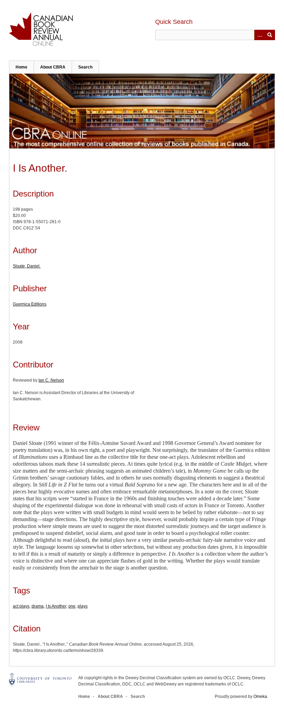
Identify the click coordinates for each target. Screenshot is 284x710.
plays (83, 606)
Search (85, 67)
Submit (270, 35)
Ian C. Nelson (51, 380)
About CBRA (52, 67)
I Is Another (56, 606)
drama (38, 606)
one (72, 606)
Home (21, 67)
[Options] (259, 35)
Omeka (260, 696)
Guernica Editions (29, 304)
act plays (21, 606)
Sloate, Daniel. (27, 266)
